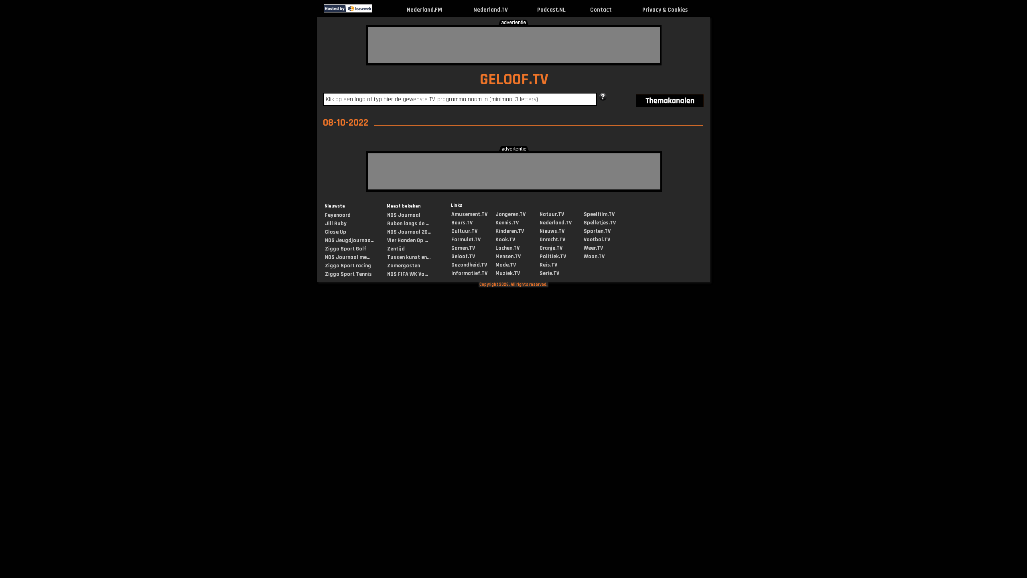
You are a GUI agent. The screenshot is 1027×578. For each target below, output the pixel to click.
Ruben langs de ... (408, 223)
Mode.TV (505, 265)
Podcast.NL (551, 10)
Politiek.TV (553, 256)
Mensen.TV (508, 256)
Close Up (335, 232)
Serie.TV (549, 273)
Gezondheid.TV (469, 265)
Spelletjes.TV (600, 222)
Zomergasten (403, 265)
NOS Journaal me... (347, 257)
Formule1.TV (466, 239)
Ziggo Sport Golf (345, 248)
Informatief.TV (469, 273)
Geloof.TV (463, 256)
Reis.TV (548, 265)
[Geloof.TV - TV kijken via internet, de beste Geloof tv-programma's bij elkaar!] (378, 10)
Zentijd (396, 248)
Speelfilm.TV (599, 214)
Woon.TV (594, 256)
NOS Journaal (403, 215)
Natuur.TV (552, 214)
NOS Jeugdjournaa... (349, 240)
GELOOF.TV (514, 79)
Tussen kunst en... (408, 257)
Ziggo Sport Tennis (348, 274)
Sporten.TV (597, 231)
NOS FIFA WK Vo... (407, 274)
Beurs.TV (462, 222)
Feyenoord (338, 215)
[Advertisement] (514, 45)
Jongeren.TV (510, 214)
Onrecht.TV (552, 239)
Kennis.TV (507, 222)
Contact (601, 10)
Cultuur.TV (464, 231)
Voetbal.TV (597, 239)
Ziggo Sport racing (348, 265)
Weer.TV (593, 248)
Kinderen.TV (509, 231)
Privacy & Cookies (665, 10)
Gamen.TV (463, 248)
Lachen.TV (507, 248)
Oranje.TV (551, 248)
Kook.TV (505, 239)
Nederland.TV (490, 10)
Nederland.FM (424, 10)
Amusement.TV (469, 214)
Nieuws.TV (552, 231)
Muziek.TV (507, 273)
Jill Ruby (336, 223)
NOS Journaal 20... (409, 232)
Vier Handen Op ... (407, 240)
